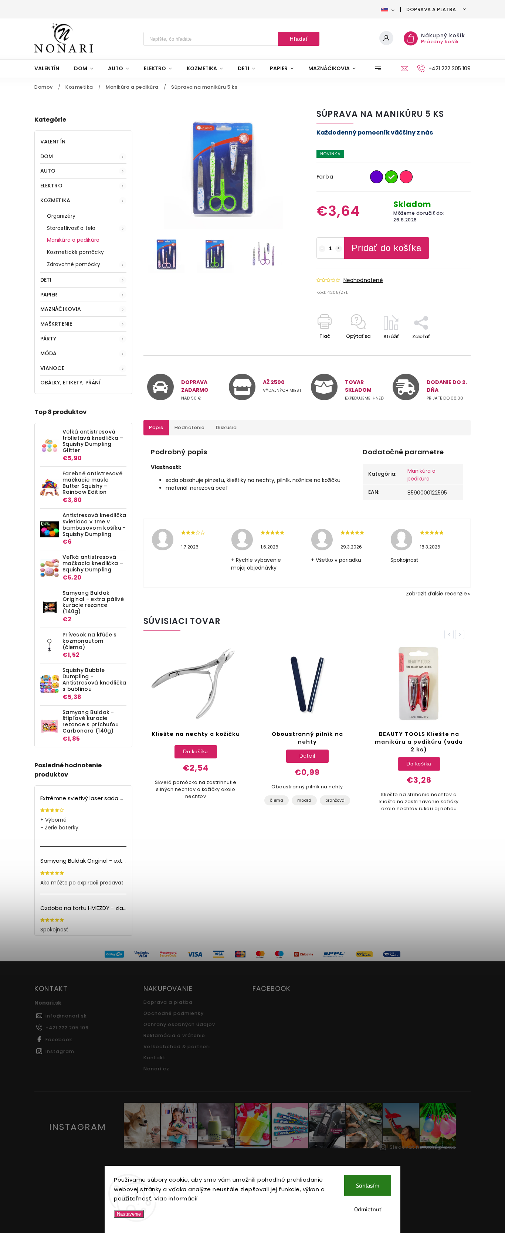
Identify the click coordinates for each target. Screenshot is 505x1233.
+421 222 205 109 (67, 1028)
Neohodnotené (363, 280)
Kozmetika (55, 200)
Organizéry (61, 216)
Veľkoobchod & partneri (176, 1046)
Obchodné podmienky (173, 1013)
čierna (276, 800)
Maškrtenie (56, 323)
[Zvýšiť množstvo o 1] (338, 248)
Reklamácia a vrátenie (174, 1035)
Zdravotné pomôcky (73, 264)
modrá (304, 800)
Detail (307, 756)
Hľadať (299, 39)
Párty (48, 338)
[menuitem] (50, 68)
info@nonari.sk (66, 1016)
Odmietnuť (368, 1209)
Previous (450, 634)
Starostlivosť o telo (71, 228)
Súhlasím (367, 1185)
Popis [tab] (156, 427)
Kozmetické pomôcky (75, 252)
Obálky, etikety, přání (70, 382)
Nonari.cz (156, 1069)
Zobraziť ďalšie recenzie (436, 593)
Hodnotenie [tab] (189, 427)
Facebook (58, 1039)
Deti (45, 279)
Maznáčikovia (60, 309)
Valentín (52, 141)
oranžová (335, 800)
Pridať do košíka (386, 248)
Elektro (51, 185)
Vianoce (52, 368)
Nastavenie (129, 1214)
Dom (46, 156)
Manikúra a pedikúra (73, 240)
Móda (48, 353)
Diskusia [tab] (226, 427)
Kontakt (154, 1057)
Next (461, 634)
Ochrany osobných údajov (179, 1024)
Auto (47, 170)
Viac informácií (176, 1198)
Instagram (59, 1051)
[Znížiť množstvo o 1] (322, 248)
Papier (49, 294)
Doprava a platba (431, 9)
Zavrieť (445, 349)
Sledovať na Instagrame (423, 1147)
